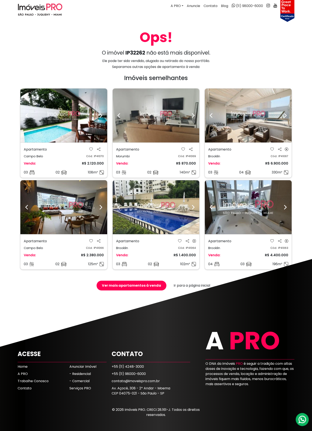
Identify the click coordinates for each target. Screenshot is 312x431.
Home (23, 366)
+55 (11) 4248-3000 (128, 366)
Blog (224, 5)
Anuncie (193, 5)
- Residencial (80, 373)
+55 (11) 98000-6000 (129, 373)
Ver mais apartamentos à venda (131, 285)
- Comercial (79, 381)
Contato (211, 5)
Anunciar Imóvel (82, 366)
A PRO (23, 373)
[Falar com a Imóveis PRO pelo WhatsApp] (302, 419)
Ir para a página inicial (192, 285)
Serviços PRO (80, 388)
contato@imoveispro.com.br (136, 381)
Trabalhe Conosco (33, 381)
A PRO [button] (176, 5)
